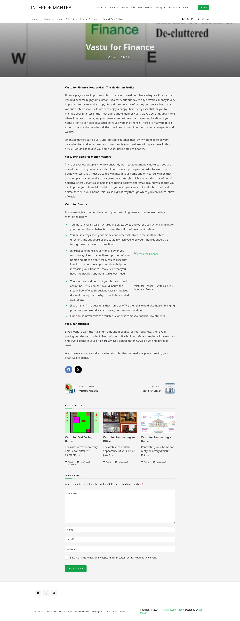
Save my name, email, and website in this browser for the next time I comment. (113, 557)
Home (125, 7)
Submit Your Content (178, 7)
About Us (101, 7)
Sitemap (158, 7)
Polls (133, 7)
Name (70, 529)
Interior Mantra (51, 7)
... (79, 455)
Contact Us (114, 7)
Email (70, 539)
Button (203, 7)
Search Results (145, 7)
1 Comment (73, 464)
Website (71, 549)
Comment (73, 493)
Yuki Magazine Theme (172, 609)
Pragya (113, 57)
